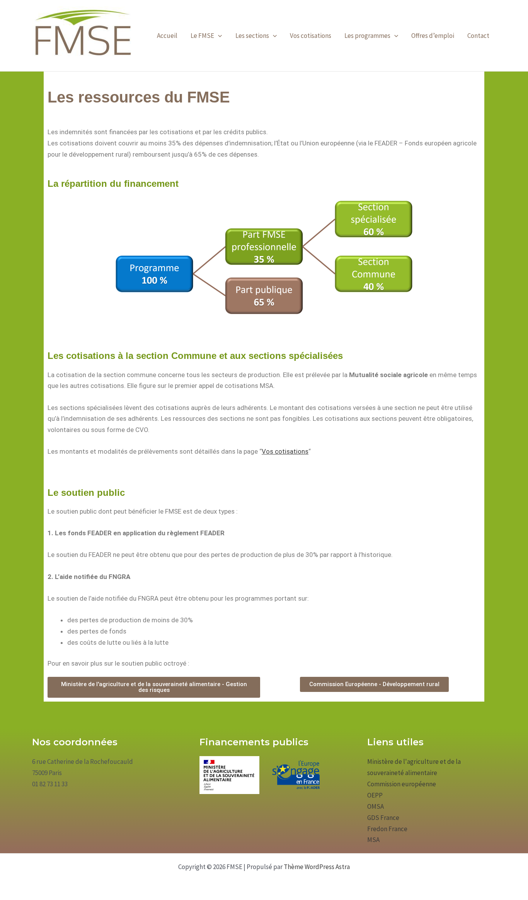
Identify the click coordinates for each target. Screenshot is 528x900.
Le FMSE (202, 35)
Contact (478, 35)
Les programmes (367, 35)
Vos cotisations (310, 35)
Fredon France (387, 829)
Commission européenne (401, 784)
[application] (218, 35)
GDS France (383, 817)
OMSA (375, 806)
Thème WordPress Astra (317, 866)
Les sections (252, 35)
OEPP (375, 795)
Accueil (167, 35)
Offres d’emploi (432, 35)
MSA (373, 839)
